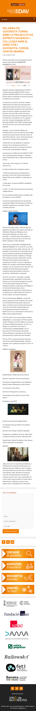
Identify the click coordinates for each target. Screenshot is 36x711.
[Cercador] (18, 557)
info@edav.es (22, 708)
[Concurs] (18, 593)
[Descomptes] (18, 581)
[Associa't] (18, 569)
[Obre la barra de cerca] (34, 18)
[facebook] (3, 542)
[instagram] (8, 542)
